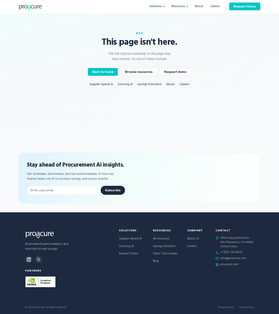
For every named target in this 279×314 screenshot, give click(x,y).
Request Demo (244, 6)
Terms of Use (246, 308)
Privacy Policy (226, 308)
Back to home (103, 72)
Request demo (175, 72)
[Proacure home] (30, 6)
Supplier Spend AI (101, 85)
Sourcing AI (125, 85)
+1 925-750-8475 (231, 253)
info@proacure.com (233, 258)
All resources (161, 239)
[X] (38, 259)
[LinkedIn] (28, 259)
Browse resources (139, 72)
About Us (193, 239)
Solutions (156, 6)
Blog (156, 261)
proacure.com (229, 265)
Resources (178, 6)
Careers (215, 6)
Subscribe (113, 190)
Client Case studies (165, 254)
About (199, 6)
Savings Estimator (149, 85)
